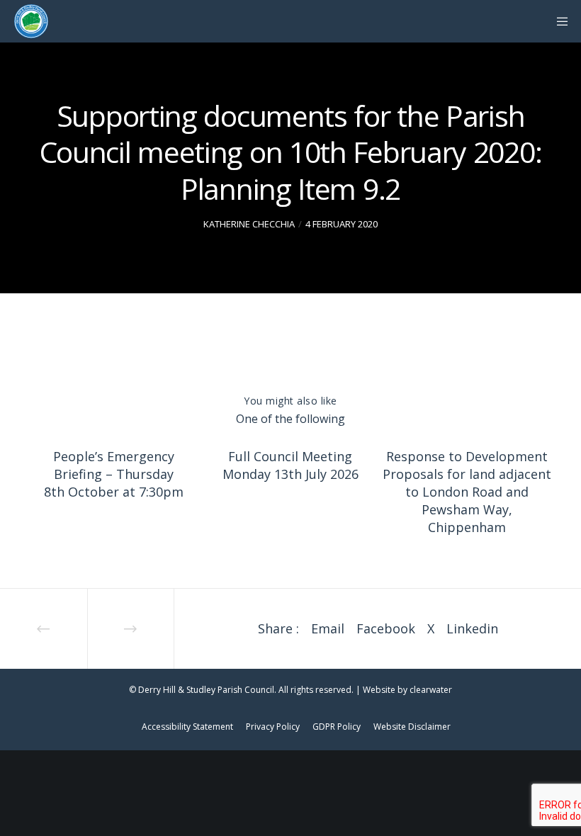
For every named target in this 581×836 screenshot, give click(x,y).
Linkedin (472, 628)
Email (327, 628)
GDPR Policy (336, 727)
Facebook (385, 628)
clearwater (431, 690)
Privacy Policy (273, 727)
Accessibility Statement (187, 727)
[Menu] (557, 21)
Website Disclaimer (412, 727)
